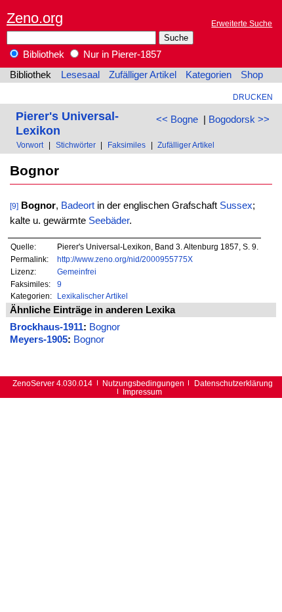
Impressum (142, 391)
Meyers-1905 (39, 339)
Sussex (236, 205)
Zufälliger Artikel (142, 75)
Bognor (104, 327)
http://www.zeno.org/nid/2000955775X (125, 259)
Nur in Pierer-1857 (121, 54)
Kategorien (209, 75)
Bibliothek (42, 54)
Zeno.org (35, 18)
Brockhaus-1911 (46, 327)
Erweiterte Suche (241, 23)
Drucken (253, 97)
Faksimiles (127, 145)
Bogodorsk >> (239, 119)
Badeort (77, 205)
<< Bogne (177, 119)
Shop (252, 75)
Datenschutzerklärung (233, 383)
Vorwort (29, 145)
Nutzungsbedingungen (143, 383)
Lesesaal (80, 75)
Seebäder (109, 220)
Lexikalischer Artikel (92, 296)
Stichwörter (76, 145)
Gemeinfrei (76, 271)
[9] (14, 206)
